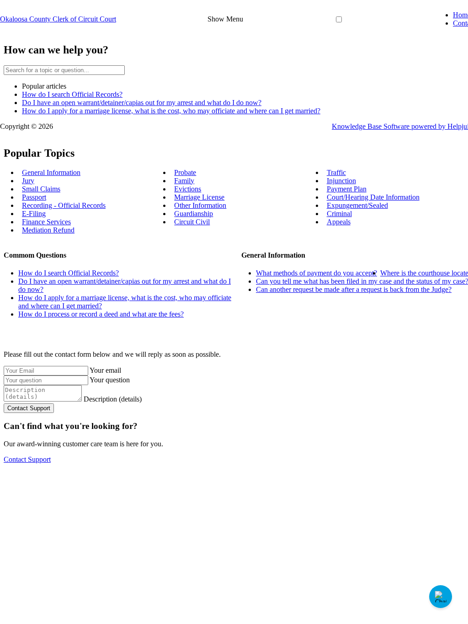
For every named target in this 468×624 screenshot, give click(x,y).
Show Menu (225, 19)
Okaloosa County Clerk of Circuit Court (58, 19)
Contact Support (27, 459)
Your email (105, 370)
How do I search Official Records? (72, 94)
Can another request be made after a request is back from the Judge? (354, 289)
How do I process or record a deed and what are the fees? (101, 314)
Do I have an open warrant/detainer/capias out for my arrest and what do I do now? (141, 102)
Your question (110, 380)
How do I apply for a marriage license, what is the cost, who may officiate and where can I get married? (171, 111)
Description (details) (113, 399)
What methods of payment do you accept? (316, 273)
